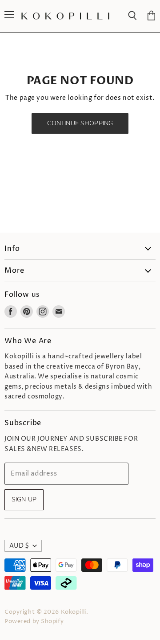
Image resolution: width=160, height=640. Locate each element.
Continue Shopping (80, 123)
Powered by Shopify (34, 621)
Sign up (24, 499)
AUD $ (19, 546)
